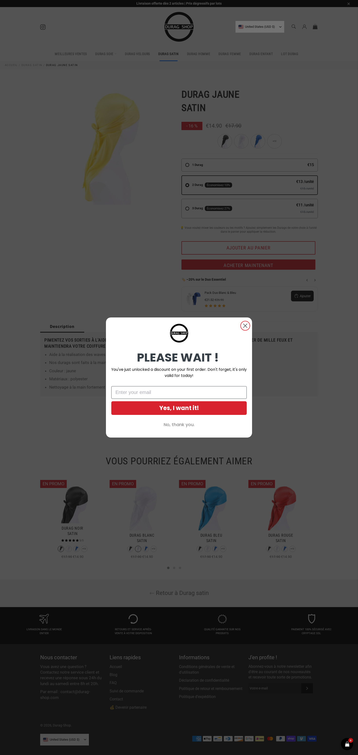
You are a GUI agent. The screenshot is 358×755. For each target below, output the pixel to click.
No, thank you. (179, 424)
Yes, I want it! (179, 408)
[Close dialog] (245, 325)
